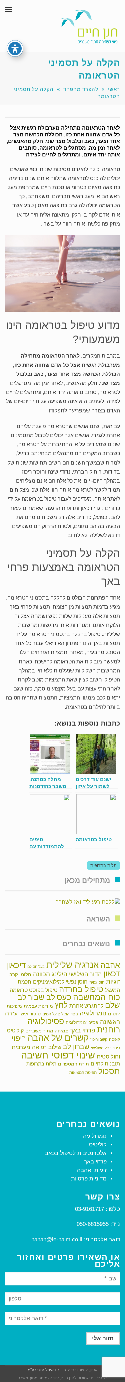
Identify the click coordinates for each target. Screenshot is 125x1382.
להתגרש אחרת (86, 1006)
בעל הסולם (36, 967)
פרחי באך (82, 1030)
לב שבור (41, 997)
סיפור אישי (30, 1013)
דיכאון (16, 965)
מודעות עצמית (38, 1006)
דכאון (111, 973)
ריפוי (19, 1038)
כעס (64, 997)
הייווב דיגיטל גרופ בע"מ (47, 1370)
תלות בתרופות (103, 865)
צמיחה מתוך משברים (46, 1030)
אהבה (110, 965)
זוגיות (113, 981)
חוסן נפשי (96, 982)
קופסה (114, 1039)
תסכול (109, 1071)
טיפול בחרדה (81, 989)
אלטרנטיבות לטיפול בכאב (76, 1153)
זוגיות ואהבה (92, 1170)
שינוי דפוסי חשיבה (58, 1054)
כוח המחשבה (96, 997)
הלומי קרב (20, 974)
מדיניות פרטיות (89, 1178)
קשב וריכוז (98, 1039)
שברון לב (76, 1046)
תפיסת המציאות (83, 1072)
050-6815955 (93, 1224)
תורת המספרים (73, 1063)
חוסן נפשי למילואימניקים (60, 982)
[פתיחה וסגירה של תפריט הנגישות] (15, 48)
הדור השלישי (85, 974)
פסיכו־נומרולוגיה (82, 1022)
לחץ (61, 1005)
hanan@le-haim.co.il (56, 1239)
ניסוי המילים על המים (60, 1014)
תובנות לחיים (105, 1063)
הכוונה (41, 974)
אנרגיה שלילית (72, 965)
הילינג (59, 974)
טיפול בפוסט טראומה (33, 990)
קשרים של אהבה (58, 1038)
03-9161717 (89, 1209)
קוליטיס (15, 1030)
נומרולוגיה (93, 1013)
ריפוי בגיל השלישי (105, 1047)
